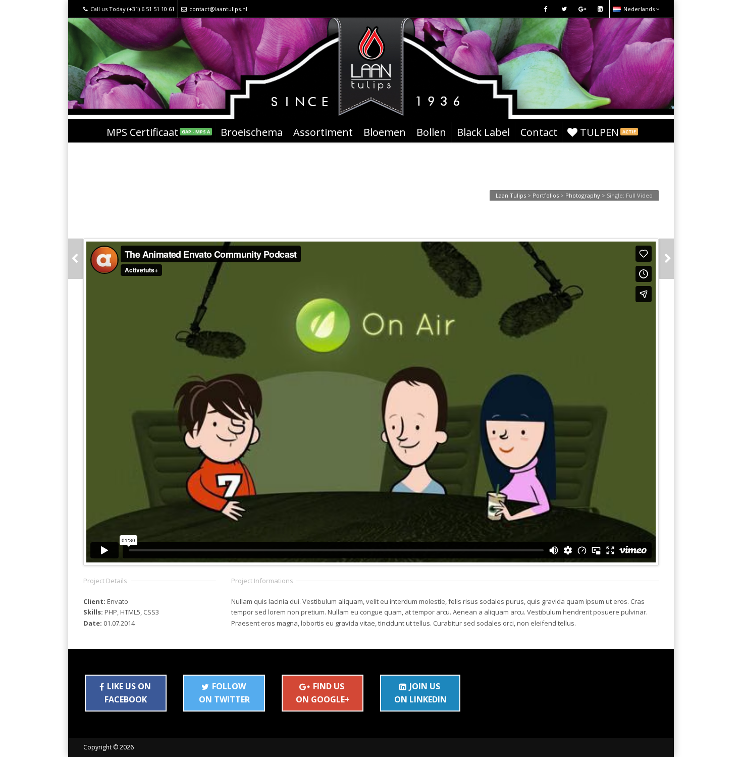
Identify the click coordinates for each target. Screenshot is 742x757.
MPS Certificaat (158, 132)
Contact (538, 132)
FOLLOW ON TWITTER (224, 693)
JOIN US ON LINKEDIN (420, 693)
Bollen (431, 132)
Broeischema (252, 132)
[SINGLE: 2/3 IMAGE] (75, 259)
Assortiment (323, 132)
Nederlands (639, 9)
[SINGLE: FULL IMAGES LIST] (666, 259)
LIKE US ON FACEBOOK (127, 693)
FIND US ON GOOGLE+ (323, 693)
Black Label (483, 132)
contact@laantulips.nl (218, 9)
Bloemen (384, 132)
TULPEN (608, 132)
